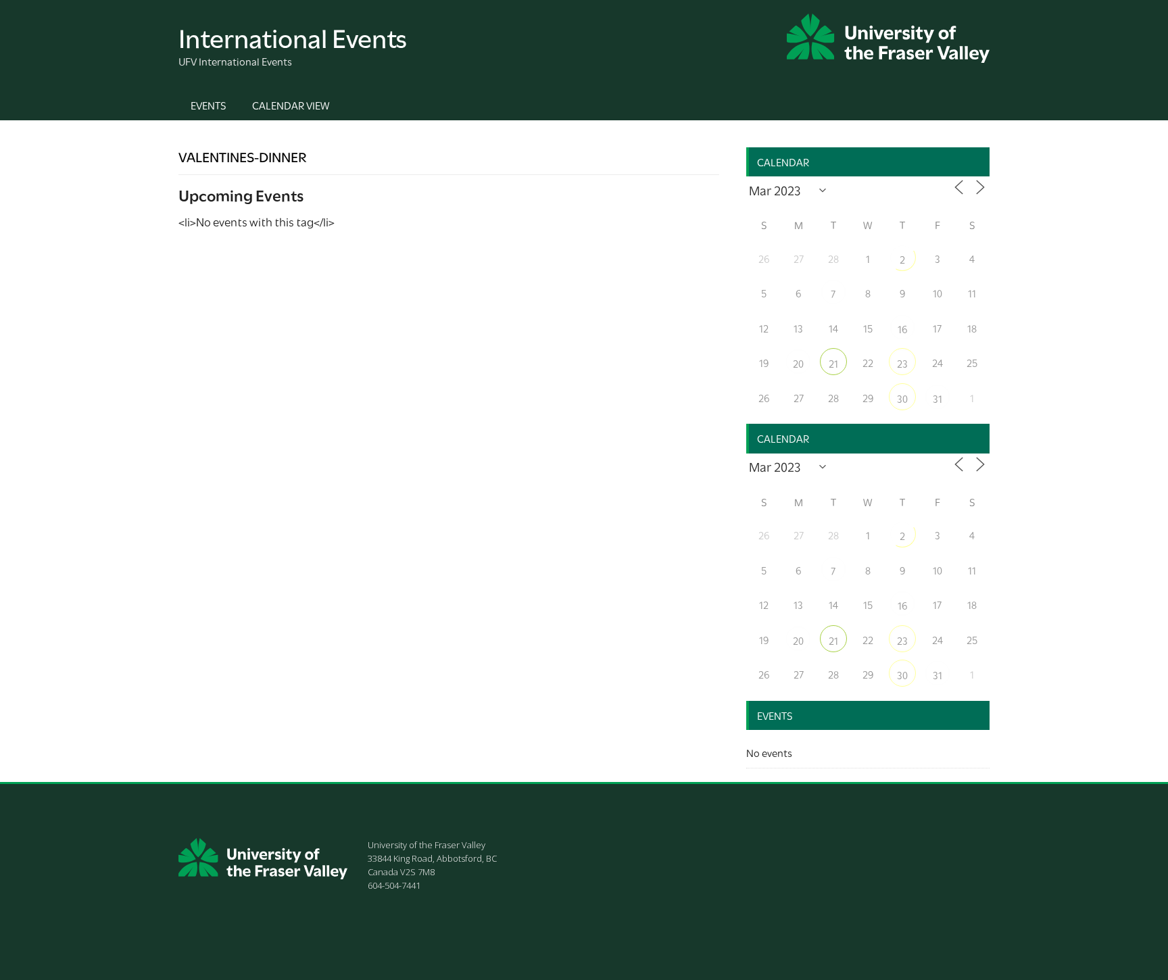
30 (902, 398)
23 (902, 363)
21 (833, 363)
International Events (292, 36)
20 (798, 363)
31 (937, 398)
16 (902, 328)
